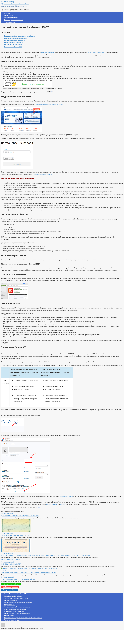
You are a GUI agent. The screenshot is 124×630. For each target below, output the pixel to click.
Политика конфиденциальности (15, 609)
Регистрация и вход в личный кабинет (17, 613)
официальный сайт (47, 53)
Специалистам (9, 616)
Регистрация (8, 15)
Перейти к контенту (7, 2)
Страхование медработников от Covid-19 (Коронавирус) (23, 618)
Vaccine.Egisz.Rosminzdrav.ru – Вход (16, 598)
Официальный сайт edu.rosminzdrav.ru (17, 607)
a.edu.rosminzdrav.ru (66, 496)
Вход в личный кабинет (96, 53)
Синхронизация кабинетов (13, 42)
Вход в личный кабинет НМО (14, 40)
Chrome (62, 504)
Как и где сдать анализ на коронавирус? (18, 602)
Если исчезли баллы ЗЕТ (13, 47)
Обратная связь (9, 22)
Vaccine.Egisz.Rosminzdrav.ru (13, 20)
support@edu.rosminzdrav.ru (43, 174)
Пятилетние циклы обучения (14, 611)
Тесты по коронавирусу (12, 620)
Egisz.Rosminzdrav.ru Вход (13, 596)
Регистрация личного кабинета (15, 38)
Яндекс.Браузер (51, 504)
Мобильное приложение (13, 45)
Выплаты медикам (10, 600)
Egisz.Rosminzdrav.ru (11, 18)
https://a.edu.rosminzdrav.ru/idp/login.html (49, 104)
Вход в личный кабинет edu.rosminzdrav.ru (19, 36)
